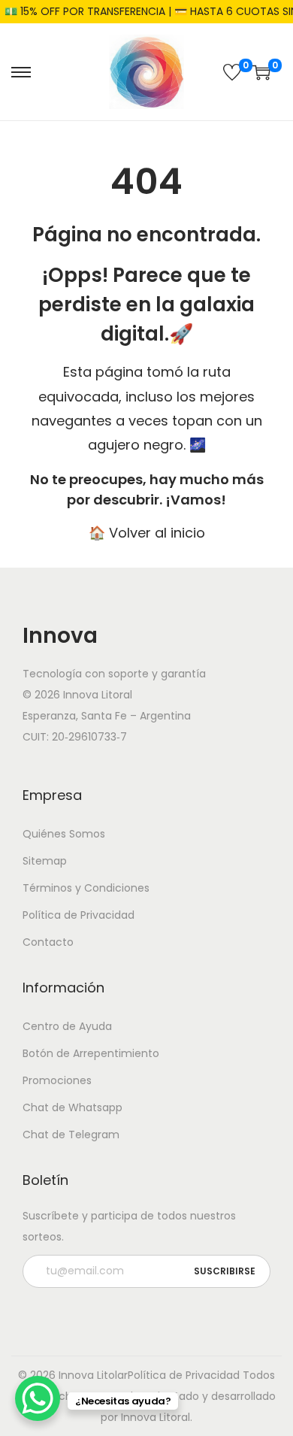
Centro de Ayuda (67, 1026)
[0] (232, 72)
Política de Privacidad (78, 914)
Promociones (57, 1080)
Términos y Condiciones (86, 887)
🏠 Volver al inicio (147, 532)
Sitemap (45, 860)
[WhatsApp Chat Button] (37, 1398)
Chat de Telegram (71, 1134)
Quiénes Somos (64, 833)
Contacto (48, 942)
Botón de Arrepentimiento (91, 1053)
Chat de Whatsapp (72, 1107)
